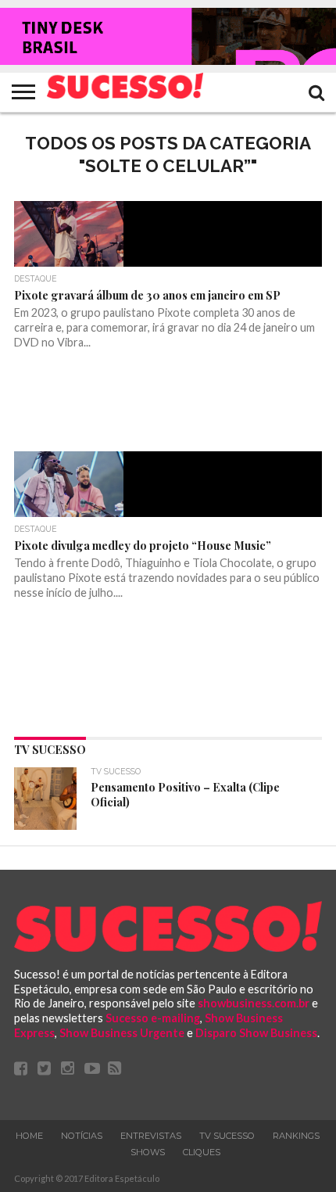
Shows (147, 1152)
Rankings (296, 1135)
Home (29, 1135)
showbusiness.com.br (253, 1003)
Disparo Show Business (256, 1032)
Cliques (201, 1152)
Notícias (81, 1135)
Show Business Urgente (121, 1032)
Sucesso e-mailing (152, 1018)
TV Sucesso (227, 1135)
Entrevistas (150, 1135)
